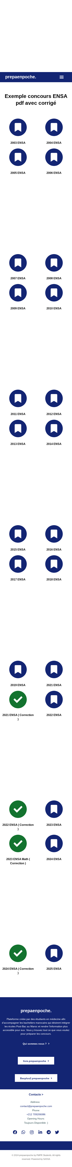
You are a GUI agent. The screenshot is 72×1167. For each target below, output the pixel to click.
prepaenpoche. (20, 76)
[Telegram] (48, 1132)
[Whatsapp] (23, 1132)
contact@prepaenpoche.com (36, 1106)
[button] (61, 77)
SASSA (46, 1159)
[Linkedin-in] (40, 1132)
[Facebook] (15, 1132)
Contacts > (36, 1094)
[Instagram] (31, 1132)
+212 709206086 (36, 1114)
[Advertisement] (36, 36)
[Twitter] (57, 1132)
